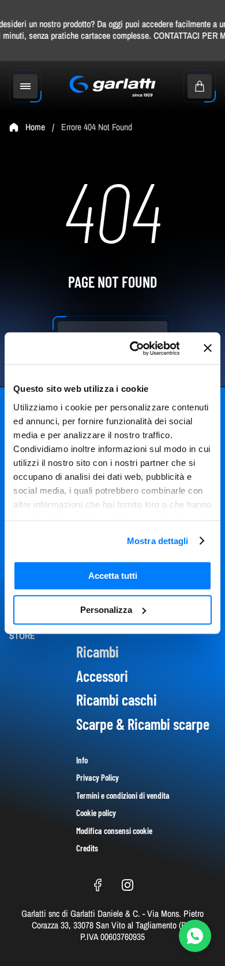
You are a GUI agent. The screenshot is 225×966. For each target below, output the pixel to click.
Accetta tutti (112, 576)
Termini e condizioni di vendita (123, 795)
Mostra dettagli (158, 541)
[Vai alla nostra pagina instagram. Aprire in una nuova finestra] (127, 885)
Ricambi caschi (116, 699)
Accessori (102, 676)
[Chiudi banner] (208, 348)
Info (82, 760)
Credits (87, 848)
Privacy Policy (97, 777)
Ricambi (97, 651)
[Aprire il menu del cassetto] (25, 86)
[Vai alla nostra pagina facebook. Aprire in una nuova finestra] (97, 885)
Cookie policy (96, 812)
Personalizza (106, 610)
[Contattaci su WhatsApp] (195, 936)
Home (35, 127)
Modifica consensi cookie (114, 830)
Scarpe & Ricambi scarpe (142, 724)
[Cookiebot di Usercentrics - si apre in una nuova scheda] (133, 348)
